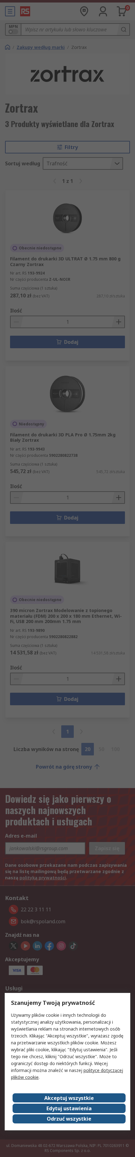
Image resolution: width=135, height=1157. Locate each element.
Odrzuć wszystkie (69, 1118)
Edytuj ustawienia (69, 1108)
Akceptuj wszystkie (69, 1098)
